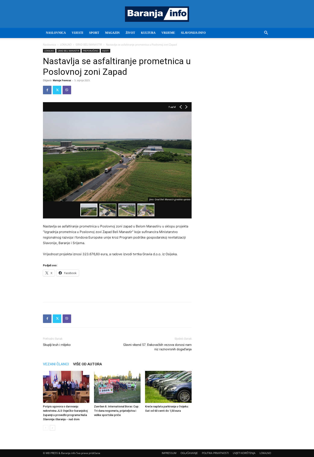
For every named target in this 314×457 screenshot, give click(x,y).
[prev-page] (45, 427)
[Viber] (67, 90)
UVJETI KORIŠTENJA (244, 453)
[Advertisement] (117, 288)
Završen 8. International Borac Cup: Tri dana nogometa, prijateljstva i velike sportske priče (116, 411)
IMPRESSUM (169, 453)
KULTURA (148, 32)
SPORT (94, 32)
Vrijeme (168, 32)
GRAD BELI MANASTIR (89, 44)
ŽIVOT (130, 32)
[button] (266, 33)
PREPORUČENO (90, 50)
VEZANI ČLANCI (56, 364)
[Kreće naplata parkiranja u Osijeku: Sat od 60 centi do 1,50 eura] (168, 387)
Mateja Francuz (62, 80)
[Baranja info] (157, 14)
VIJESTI (77, 32)
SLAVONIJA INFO (193, 32)
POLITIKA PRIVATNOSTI (215, 453)
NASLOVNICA (56, 32)
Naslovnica (49, 44)
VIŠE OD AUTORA (87, 364)
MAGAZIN (112, 32)
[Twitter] (57, 90)
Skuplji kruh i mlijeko (57, 345)
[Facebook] (47, 90)
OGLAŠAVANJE (189, 453)
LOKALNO (66, 44)
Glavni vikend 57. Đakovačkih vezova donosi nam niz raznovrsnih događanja (157, 347)
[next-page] (52, 427)
